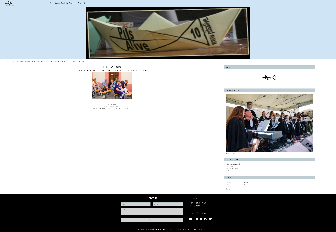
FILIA (228, 170)
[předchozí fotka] (65, 86)
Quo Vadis (230, 166)
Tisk (175, 229)
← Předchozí (112, 104)
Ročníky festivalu (61, 3)
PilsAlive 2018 (25, 61)
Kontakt (87, 3)
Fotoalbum (73, 3)
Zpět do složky (109, 106)
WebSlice (170, 229)
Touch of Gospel (232, 168)
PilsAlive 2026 (230, 154)
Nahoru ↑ (199, 229)
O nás (80, 3)
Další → (117, 106)
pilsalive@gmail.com (198, 213)
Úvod (51, 3)
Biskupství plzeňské (233, 164)
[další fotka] (159, 86)
